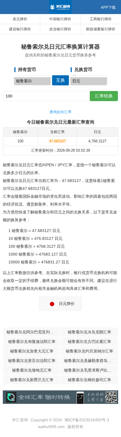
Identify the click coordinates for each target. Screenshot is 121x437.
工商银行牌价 (101, 19)
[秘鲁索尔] (32, 81)
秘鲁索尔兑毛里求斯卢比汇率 (89, 370)
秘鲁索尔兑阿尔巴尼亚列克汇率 (33, 332)
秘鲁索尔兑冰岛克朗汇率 (89, 332)
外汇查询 (20, 420)
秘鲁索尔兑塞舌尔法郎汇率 (31, 360)
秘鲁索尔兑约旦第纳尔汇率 (89, 351)
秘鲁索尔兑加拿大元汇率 (31, 351)
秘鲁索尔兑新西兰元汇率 (31, 379)
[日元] (88, 81)
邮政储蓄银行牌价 (100, 29)
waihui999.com (51, 426)
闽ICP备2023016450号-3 (87, 420)
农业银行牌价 (60, 29)
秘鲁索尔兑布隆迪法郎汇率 (31, 341)
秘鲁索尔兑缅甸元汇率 (31, 370)
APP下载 (108, 7)
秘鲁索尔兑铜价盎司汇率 (89, 379)
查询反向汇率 (60, 112)
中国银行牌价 (60, 19)
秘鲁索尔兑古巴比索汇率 (89, 341)
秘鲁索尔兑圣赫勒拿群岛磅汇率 (91, 360)
